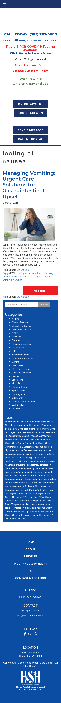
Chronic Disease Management (36, 435)
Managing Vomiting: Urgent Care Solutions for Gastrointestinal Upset (29, 185)
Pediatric (28, 489)
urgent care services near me (39, 511)
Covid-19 (16, 336)
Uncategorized (19, 394)
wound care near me (15, 518)
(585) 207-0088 (30, 610)
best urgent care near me (17, 432)
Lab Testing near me (40, 482)
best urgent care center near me (39, 428)
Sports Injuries (19, 390)
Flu (10, 475)
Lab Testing (17, 379)
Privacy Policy (30, 597)
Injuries (15, 376)
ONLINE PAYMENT (30, 104)
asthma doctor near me (16, 421)
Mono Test (17, 383)
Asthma (15, 318)
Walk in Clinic (18, 404)
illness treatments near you (38, 479)
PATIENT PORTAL (30, 139)
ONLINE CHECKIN (30, 113)
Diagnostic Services (22, 343)
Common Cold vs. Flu (22, 329)
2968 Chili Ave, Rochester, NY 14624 (30, 40)
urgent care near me (35, 507)
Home (30, 542)
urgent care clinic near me (26, 504)
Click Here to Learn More (30, 53)
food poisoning (45, 273)
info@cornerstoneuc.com (30, 615)
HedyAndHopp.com (36, 689)
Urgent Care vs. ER (14, 515)
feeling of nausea (26, 273)
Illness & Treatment (21, 372)
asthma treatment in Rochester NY (26, 425)
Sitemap (31, 589)
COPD (15, 333)
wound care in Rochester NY (39, 515)
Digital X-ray (18, 347)
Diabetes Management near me (27, 446)
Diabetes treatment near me (37, 450)
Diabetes (16, 340)
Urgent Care (23, 269)
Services (31, 556)
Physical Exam (19, 387)
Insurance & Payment (30, 564)
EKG (14, 351)
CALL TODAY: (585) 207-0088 (30, 34)
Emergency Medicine (22, 358)
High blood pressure (21, 369)
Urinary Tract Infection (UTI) (25, 401)
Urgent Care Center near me (18, 276)
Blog (30, 571)
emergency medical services (19, 453)
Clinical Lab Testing (21, 325)
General (15, 361)
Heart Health (18, 365)
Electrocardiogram (21, 354)
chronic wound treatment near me (21, 439)
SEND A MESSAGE (30, 130)
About (30, 549)
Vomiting (17, 279)
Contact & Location (30, 578)
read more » (40, 290)
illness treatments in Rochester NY (30, 475)
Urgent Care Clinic (35, 497)
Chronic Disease (20, 322)
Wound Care (18, 408)
